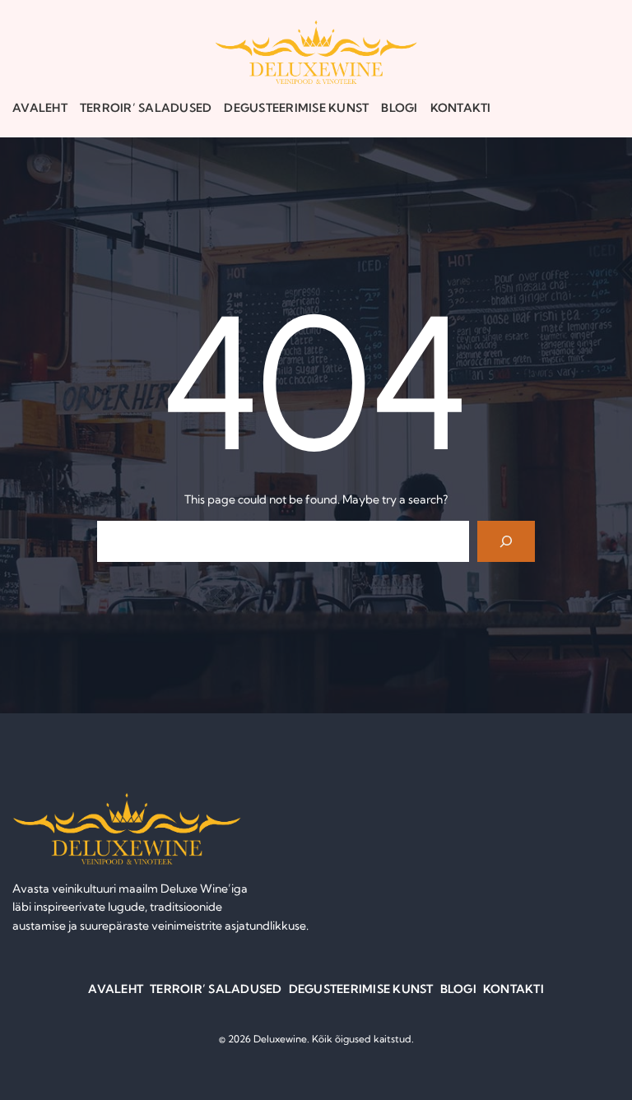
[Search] (506, 541)
